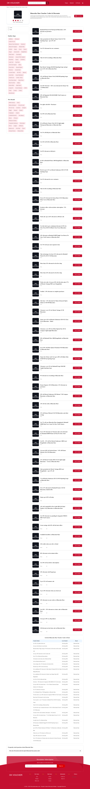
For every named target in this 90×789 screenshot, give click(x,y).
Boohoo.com (11, 128)
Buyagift (24, 107)
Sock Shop (18, 128)
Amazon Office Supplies (20, 57)
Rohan (15, 49)
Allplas (18, 82)
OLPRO (10, 49)
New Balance (21, 115)
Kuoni (18, 102)
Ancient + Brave (19, 77)
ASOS (25, 87)
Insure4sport (18, 54)
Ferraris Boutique (18, 87)
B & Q (10, 125)
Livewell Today (12, 72)
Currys (50, 776)
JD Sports (15, 118)
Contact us (63, 776)
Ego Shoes (17, 62)
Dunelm (20, 110)
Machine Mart (21, 46)
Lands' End (11, 62)
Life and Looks (21, 105)
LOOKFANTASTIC (13, 115)
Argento (17, 112)
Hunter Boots (21, 80)
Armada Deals (17, 69)
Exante (50, 780)
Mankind (72, 3)
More (41, 33)
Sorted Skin (11, 75)
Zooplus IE (11, 87)
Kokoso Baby (11, 85)
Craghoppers (11, 112)
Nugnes (17, 59)
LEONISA (23, 59)
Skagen (10, 51)
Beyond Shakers (19, 67)
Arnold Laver (11, 77)
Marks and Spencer (12, 105)
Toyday (20, 90)
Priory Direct (11, 67)
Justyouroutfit (16, 51)
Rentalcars (11, 69)
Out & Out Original (12, 64)
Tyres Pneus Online (12, 80)
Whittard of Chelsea (12, 120)
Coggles (15, 125)
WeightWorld (23, 51)
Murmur (24, 72)
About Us (63, 778)
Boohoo (37, 778)
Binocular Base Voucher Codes (21, 7)
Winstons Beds (20, 130)
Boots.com (37, 780)
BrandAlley (11, 59)
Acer (37, 776)
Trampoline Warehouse (13, 123)
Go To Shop (79, 16)
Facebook (74, 776)
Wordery (15, 110)
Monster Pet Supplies (13, 46)
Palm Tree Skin (12, 82)
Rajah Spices (18, 85)
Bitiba (20, 64)
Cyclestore (18, 107)
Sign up (61, 766)
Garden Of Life (12, 41)
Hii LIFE (19, 72)
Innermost (23, 44)
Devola (25, 49)
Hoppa (66, 3)
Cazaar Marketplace (19, 75)
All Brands (78, 3)
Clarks (10, 90)
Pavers (23, 128)
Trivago (15, 90)
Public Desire (11, 54)
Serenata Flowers (12, 130)
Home (8, 7)
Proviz (20, 49)
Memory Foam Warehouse (14, 44)
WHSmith (21, 125)
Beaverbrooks (11, 93)
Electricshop (22, 123)
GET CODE (77, 31)
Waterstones (11, 57)
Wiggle (10, 110)
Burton (10, 118)
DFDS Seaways (12, 102)
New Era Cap (11, 107)
